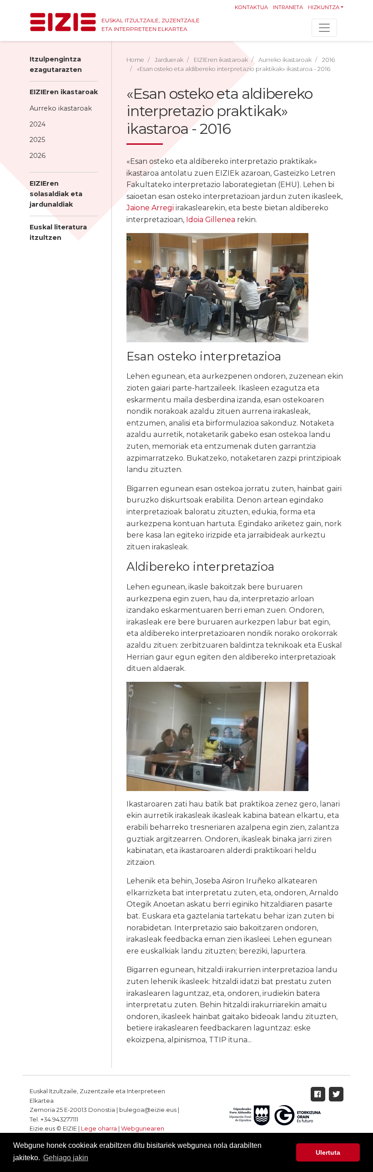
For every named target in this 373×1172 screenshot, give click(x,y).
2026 (37, 156)
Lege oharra (99, 1128)
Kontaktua (251, 7)
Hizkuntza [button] (323, 7)
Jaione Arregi (150, 207)
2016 (328, 59)
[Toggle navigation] (324, 28)
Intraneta (288, 7)
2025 (37, 140)
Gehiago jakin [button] (65, 1158)
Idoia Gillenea (210, 219)
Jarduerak (169, 59)
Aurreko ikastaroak (61, 108)
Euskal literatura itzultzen (58, 232)
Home (135, 59)
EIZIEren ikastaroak (64, 92)
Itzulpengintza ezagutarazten (56, 64)
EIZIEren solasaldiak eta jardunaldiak (56, 193)
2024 (37, 124)
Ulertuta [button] (328, 1152)
